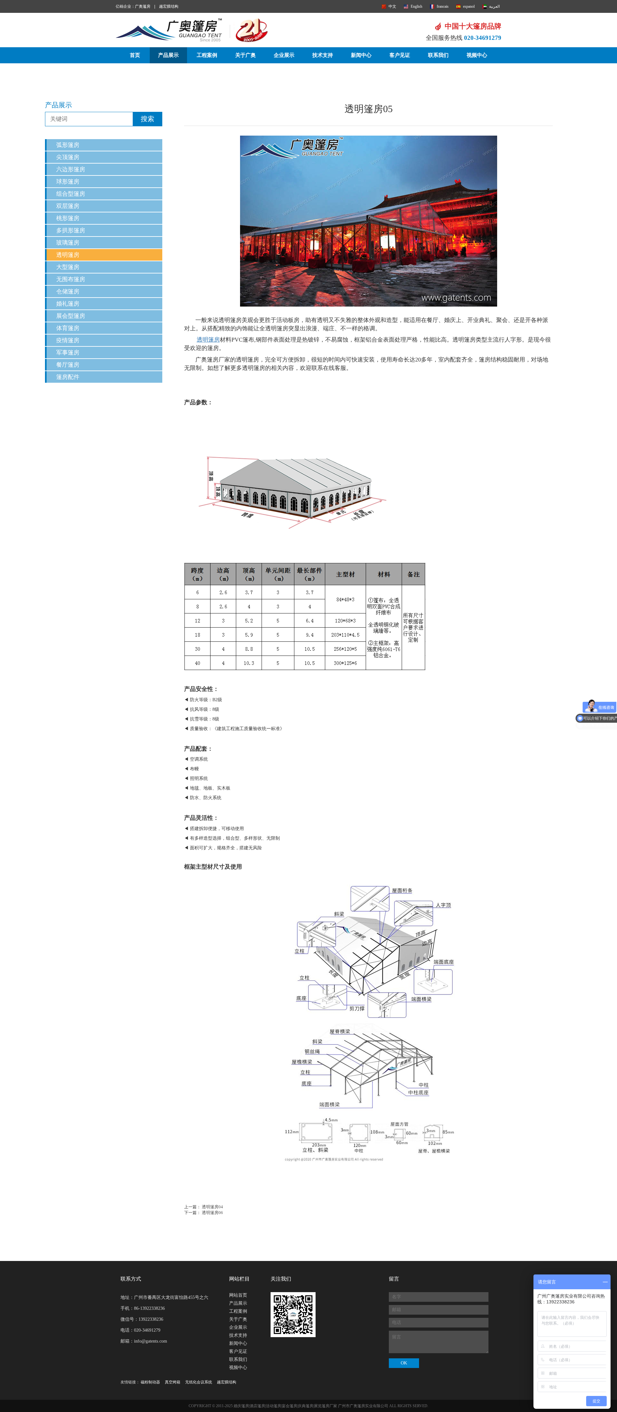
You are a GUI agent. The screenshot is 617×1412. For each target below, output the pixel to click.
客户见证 (399, 55)
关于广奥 (245, 55)
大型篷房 (67, 267)
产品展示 (168, 55)
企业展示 (284, 55)
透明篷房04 (212, 1206)
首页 (135, 55)
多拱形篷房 (70, 230)
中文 (392, 6)
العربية (494, 6)
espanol (469, 6)
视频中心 (477, 55)
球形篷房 (67, 181)
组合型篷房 (70, 194)
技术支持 (322, 55)
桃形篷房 (67, 218)
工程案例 (207, 55)
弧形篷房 (67, 145)
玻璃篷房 (67, 242)
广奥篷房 (142, 6)
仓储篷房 (67, 291)
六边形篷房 (70, 169)
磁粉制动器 (150, 1382)
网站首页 (238, 1295)
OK (404, 1363)
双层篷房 (67, 206)
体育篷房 (67, 328)
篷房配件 (67, 377)
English (416, 6)
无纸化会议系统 (198, 1382)
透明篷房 (67, 255)
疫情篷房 (67, 340)
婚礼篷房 (67, 303)
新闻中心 (361, 55)
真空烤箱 (172, 1382)
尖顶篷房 (67, 157)
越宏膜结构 (168, 6)
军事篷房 (67, 352)
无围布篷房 (70, 279)
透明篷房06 (212, 1212)
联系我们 (438, 55)
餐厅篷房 (67, 365)
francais (443, 6)
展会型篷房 (70, 316)
